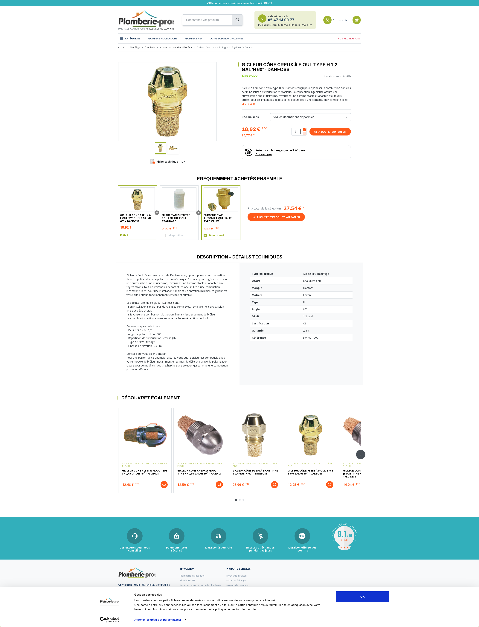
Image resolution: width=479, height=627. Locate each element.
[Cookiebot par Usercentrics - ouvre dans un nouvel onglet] (109, 620)
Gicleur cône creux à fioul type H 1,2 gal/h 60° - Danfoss (135, 218)
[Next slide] (360, 454)
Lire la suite (249, 103)
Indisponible (175, 235)
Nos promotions (349, 38)
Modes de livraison (236, 575)
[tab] (236, 500)
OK (362, 596)
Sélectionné (216, 235)
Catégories (132, 38)
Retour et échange (236, 580)
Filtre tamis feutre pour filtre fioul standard (176, 218)
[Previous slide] (118, 454)
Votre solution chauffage (226, 38)
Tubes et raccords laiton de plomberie (200, 585)
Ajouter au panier (332, 131)
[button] (160, 148)
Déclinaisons (250, 117)
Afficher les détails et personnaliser (157, 619)
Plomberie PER (193, 38)
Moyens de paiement (237, 585)
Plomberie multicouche (162, 38)
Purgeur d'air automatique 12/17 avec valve (217, 218)
